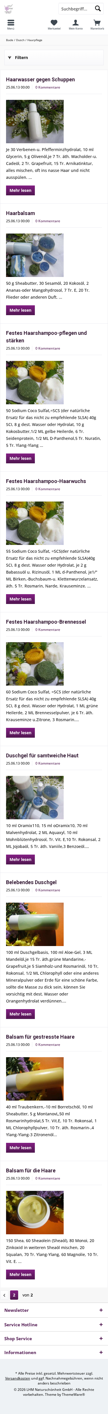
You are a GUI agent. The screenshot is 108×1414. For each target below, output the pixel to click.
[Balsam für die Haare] (54, 1212)
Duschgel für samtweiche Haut (42, 755)
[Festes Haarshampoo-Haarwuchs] (54, 523)
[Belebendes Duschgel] (54, 924)
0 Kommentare (47, 87)
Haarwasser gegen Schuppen (40, 79)
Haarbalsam (20, 213)
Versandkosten (17, 1378)
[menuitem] (11, 24)
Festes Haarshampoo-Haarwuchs (46, 481)
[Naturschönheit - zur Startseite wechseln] (27, 8)
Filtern (21, 57)
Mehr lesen (20, 190)
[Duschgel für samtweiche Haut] (54, 797)
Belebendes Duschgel (31, 882)
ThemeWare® (73, 1394)
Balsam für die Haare (31, 1170)
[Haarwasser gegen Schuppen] (54, 121)
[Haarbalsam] (54, 255)
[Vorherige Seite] (4, 1295)
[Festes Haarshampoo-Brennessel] (54, 664)
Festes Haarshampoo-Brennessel (46, 622)
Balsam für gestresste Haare (40, 1037)
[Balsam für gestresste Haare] (54, 1079)
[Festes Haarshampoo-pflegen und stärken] (54, 382)
